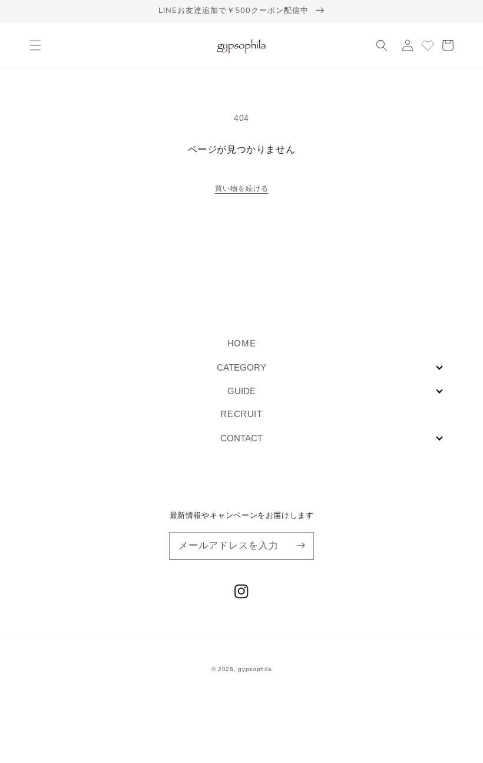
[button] (35, 45)
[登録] (300, 546)
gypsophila (255, 669)
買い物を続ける (242, 188)
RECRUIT (241, 414)
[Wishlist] (428, 45)
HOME (241, 343)
